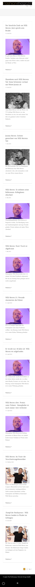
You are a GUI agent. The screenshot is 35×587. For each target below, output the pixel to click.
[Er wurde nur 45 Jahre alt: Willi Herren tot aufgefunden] (17, 361)
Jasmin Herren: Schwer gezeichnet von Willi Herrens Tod (16, 138)
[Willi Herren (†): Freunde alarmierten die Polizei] (17, 309)
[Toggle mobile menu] (31, 6)
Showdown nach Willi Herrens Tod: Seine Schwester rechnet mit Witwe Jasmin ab (17, 82)
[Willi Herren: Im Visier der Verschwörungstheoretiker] (17, 468)
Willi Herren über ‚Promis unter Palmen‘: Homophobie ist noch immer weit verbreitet (17, 405)
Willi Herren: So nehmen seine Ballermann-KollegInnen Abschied (17, 192)
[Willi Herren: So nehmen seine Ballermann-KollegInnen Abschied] (17, 204)
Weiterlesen (8, 69)
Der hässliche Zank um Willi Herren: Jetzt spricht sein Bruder (16, 28)
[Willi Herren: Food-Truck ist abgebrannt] (17, 258)
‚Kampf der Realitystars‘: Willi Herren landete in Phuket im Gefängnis (16, 515)
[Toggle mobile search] (27, 6)
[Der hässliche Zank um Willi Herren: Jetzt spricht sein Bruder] (17, 40)
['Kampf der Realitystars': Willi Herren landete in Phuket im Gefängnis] (17, 527)
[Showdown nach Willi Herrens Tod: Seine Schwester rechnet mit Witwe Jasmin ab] (17, 94)
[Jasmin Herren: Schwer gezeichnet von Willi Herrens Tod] (17, 150)
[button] (3, 583)
